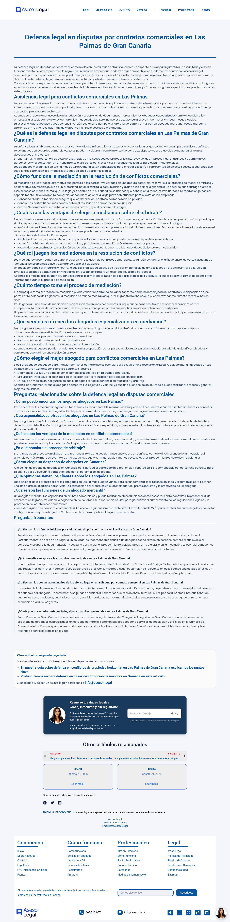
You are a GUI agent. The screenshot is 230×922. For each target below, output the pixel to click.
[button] (45, 803)
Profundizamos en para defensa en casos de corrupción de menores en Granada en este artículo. (93, 676)
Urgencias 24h (103, 9)
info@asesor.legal (98, 683)
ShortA (152, 769)
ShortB (78, 769)
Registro (205, 9)
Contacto (142, 9)
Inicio (86, 9)
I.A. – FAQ (124, 9)
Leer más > (78, 783)
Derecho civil (62, 812)
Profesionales (186, 9)
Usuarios (166, 9)
